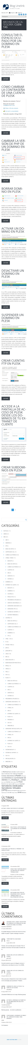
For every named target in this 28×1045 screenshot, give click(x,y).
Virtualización (9, 758)
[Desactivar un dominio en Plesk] (14, 284)
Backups (10, 561)
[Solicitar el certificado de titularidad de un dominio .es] (5, 827)
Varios (5, 534)
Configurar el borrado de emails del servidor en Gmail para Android (16, 1017)
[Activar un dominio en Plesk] (14, 239)
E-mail (14, 778)
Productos (11, 597)
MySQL (7, 665)
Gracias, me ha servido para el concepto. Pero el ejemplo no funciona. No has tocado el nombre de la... (13, 947)
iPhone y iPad (9, 644)
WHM (20, 792)
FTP (8, 635)
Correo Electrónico (13, 567)
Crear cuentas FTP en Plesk (13, 362)
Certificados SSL (10, 552)
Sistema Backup (10, 749)
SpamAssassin (4, 792)
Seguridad (21, 784)
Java (7, 647)
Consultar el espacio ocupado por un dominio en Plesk (12, 41)
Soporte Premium (12, 614)
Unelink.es (19, 12)
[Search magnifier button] (26, 520)
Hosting (10, 594)
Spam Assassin (23, 790)
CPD (22, 776)
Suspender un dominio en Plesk (12, 318)
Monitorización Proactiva (13, 662)
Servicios (10, 576)
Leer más (5, 79)
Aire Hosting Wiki (12, 1039)
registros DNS (12, 784)
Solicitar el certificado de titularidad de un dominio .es (18, 828)
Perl (7, 671)
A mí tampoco (4, 1025)
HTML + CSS (8, 638)
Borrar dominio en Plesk (12, 190)
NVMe (12, 782)
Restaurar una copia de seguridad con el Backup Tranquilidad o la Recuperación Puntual (17, 895)
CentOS (18, 771)
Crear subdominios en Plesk (13, 468)
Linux (7, 653)
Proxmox (10, 719)
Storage (13, 792)
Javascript (8, 650)
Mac (7, 656)
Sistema (10, 579)
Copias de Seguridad (18, 773)
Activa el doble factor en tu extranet (12, 808)
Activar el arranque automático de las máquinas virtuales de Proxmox (16, 1001)
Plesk (7, 677)
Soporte (13, 12)
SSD (8, 792)
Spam (18, 790)
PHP (6, 674)
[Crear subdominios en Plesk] (14, 479)
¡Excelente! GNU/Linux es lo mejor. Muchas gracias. (13, 994)
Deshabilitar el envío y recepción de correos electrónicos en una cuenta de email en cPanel (16, 923)
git (10, 780)
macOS (4, 782)
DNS (9, 573)
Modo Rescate (9, 659)
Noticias (6, 531)
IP (18, 780)
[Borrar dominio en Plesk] (14, 199)
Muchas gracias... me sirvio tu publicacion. (11, 1009)
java (20, 780)
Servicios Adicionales (13, 602)
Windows (10, 725)
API (6, 546)
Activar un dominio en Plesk (13, 230)
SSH (8, 722)
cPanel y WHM (9, 558)
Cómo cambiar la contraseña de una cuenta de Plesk (13, 91)
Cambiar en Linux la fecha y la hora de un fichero (15, 986)
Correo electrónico (11, 555)
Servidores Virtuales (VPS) (12, 728)
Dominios (8, 582)
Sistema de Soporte (13, 611)
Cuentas (10, 570)
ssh (10, 792)
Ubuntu (16, 792)
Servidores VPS (12, 608)
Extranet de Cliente (11, 585)
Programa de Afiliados (14, 600)
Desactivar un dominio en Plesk (12, 273)
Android (8, 543)
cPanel (9, 707)
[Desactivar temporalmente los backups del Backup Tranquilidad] (5, 869)
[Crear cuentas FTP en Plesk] (14, 375)
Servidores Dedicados (14, 605)
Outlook (14, 782)
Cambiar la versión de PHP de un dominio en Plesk (13, 145)
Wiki (4, 537)
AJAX (7, 540)
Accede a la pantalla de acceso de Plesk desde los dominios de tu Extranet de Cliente (13, 415)
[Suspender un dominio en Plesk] (14, 329)
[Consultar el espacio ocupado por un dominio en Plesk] (14, 55)
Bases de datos (10, 549)
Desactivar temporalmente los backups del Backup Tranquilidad (18, 870)
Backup (5, 772)
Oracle (7, 668)
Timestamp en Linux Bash (14, 939)
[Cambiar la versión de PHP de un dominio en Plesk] (14, 158)
